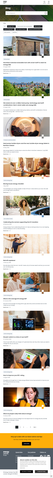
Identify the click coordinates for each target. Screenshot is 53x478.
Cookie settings (41, 471)
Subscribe (26, 443)
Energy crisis (11, 26)
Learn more (22, 467)
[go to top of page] (51, 476)
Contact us (18, 456)
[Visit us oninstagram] (45, 456)
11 (30, 427)
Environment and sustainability (25, 26)
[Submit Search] (46, 13)
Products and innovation (34, 29)
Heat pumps (37, 26)
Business (15, 32)
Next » (35, 427)
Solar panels (7, 32)
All (4, 26)
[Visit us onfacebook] (41, 456)
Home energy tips (8, 29)
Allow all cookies (26, 471)
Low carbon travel (20, 29)
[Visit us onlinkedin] (48, 456)
